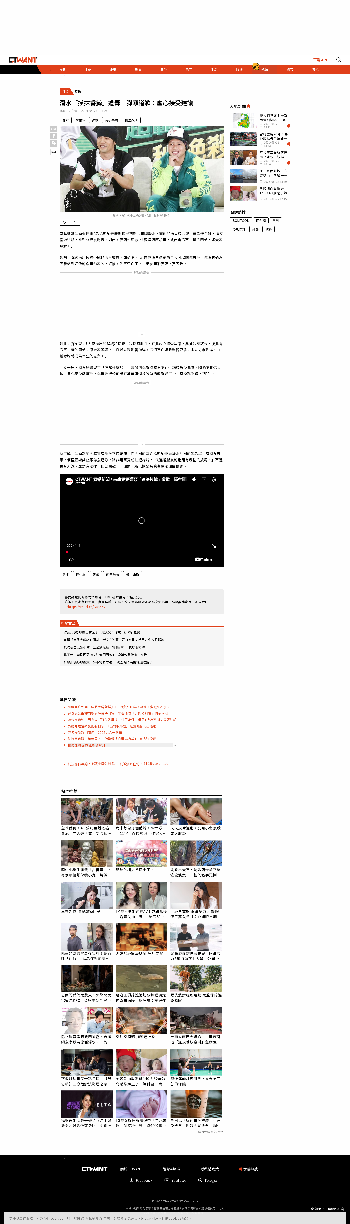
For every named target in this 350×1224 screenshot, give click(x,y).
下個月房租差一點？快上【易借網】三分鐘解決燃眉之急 (86, 1081)
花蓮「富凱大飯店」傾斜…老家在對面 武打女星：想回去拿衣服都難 (114, 639)
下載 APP (320, 60)
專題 (315, 69)
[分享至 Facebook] (53, 136)
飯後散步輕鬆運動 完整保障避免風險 (196, 997)
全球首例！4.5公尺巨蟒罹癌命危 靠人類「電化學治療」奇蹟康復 (86, 830)
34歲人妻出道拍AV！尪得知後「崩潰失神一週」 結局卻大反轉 (141, 914)
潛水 (65, 120)
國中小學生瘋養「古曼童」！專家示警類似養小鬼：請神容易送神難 (86, 872)
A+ (65, 222)
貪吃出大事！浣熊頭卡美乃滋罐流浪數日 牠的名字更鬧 (195, 872)
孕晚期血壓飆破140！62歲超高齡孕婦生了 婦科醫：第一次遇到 (141, 1081)
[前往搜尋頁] (338, 59)
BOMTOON (241, 220)
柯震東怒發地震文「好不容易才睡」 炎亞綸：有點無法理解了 (108, 662)
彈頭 (95, 120)
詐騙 (255, 229)
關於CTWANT (131, 1169)
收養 (268, 229)
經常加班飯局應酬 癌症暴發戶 (141, 953)
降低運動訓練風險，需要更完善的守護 (195, 1081)
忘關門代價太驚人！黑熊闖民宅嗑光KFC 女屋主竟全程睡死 (86, 997)
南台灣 (261, 220)
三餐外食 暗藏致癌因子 (81, 911)
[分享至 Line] (53, 129)
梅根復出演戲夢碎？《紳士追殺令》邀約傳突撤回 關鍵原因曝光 (86, 1123)
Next (53, 151)
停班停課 (239, 229)
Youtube (179, 1180)
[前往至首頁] (23, 60)
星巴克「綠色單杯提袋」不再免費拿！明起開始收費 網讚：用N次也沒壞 (195, 1123)
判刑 (275, 220)
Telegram (212, 1180)
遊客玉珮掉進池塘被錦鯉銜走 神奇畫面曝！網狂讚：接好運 (141, 997)
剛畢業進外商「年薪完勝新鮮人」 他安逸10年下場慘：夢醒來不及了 (119, 706)
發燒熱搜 (250, 1169)
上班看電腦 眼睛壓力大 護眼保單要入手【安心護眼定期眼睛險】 (195, 914)
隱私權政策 (94, 1218)
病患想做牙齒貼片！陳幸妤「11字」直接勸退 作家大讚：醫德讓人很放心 (139, 830)
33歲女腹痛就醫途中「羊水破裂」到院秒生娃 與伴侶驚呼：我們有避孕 (141, 1123)
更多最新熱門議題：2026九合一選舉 (95, 732)
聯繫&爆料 (171, 1169)
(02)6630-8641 (104, 763)
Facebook (144, 1180)
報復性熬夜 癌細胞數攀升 (86, 745)
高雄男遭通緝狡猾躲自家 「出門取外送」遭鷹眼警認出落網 (112, 726)
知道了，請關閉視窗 (329, 1208)
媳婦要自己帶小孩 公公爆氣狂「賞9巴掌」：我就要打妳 (104, 647)
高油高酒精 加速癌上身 (135, 1036)
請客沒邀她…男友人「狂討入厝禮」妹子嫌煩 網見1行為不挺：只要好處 (122, 719)
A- (75, 222)
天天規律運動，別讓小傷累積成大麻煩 (195, 830)
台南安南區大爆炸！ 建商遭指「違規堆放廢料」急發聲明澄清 (195, 1039)
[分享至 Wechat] (53, 143)
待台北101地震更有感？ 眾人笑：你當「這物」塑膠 (102, 632)
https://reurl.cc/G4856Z (87, 606)
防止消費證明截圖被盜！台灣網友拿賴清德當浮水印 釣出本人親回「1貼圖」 (86, 1039)
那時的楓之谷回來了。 (135, 869)
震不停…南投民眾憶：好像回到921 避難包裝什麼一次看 (105, 654)
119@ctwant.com (158, 763)
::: (64, 75)
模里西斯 (131, 120)
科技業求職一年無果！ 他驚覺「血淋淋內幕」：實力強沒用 (112, 738)
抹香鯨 (80, 120)
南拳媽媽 (111, 120)
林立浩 (72, 110)
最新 (62, 69)
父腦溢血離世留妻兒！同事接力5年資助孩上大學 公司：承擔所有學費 (195, 956)
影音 (290, 69)
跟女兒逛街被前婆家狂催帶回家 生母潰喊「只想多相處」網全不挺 (118, 713)
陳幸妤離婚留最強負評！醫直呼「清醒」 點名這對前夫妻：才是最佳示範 (86, 956)
